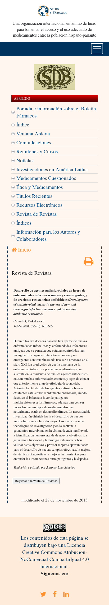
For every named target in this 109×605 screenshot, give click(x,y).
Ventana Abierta (33, 133)
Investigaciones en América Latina (52, 169)
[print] (88, 262)
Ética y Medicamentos (39, 187)
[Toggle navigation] (97, 48)
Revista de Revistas (36, 213)
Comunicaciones (33, 142)
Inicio (24, 249)
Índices (23, 222)
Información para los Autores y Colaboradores (48, 235)
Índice (22, 124)
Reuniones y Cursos (37, 151)
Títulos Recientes (34, 196)
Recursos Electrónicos (39, 204)
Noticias (24, 160)
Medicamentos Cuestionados (46, 178)
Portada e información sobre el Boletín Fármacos (56, 112)
